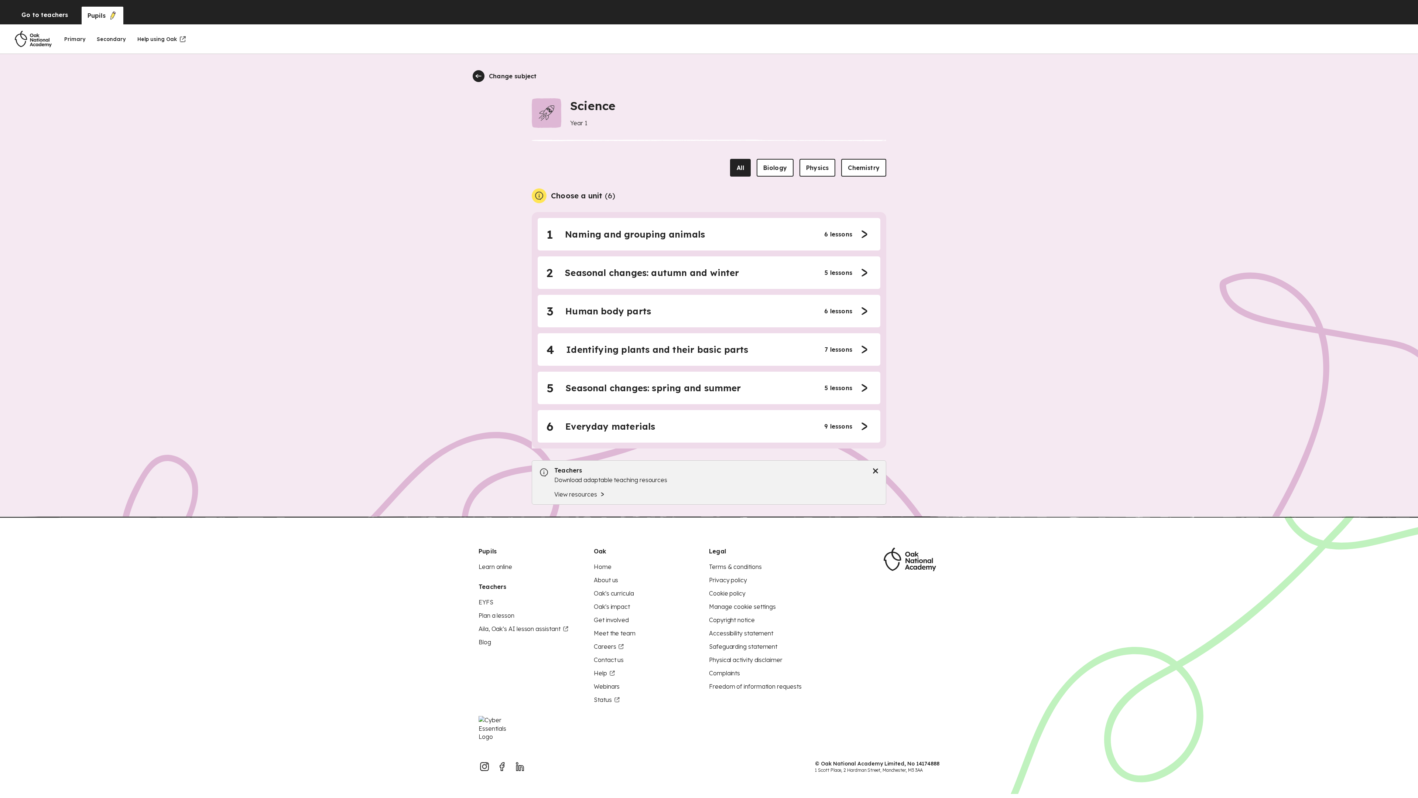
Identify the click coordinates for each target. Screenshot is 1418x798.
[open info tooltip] (539, 195)
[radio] (740, 168)
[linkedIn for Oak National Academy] (520, 767)
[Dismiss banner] (875, 471)
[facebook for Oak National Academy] (502, 767)
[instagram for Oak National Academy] (484, 767)
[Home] (33, 39)
